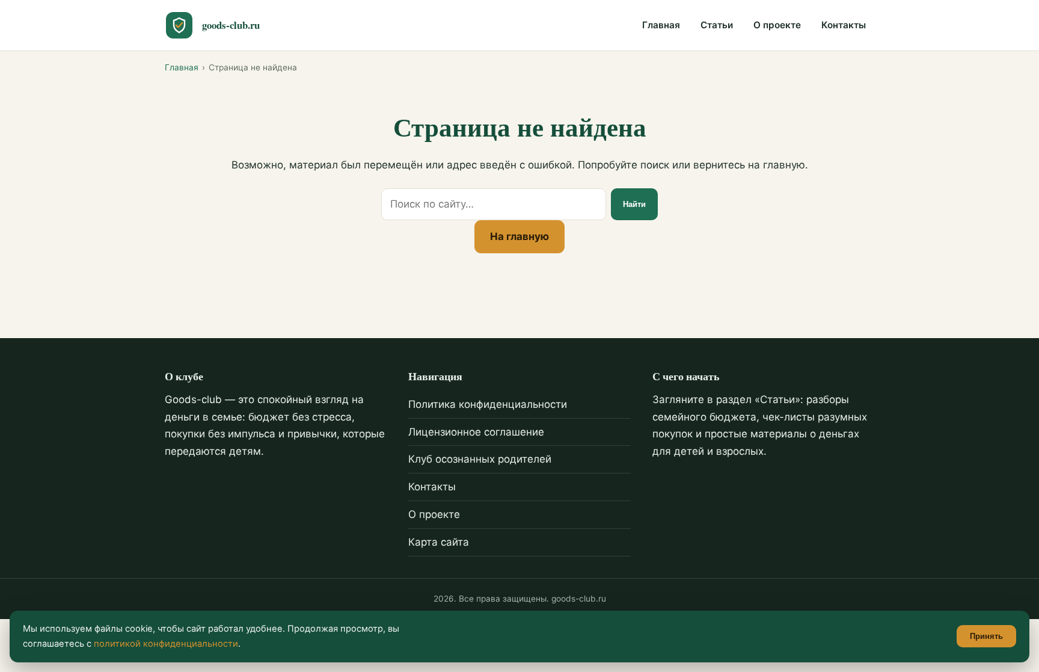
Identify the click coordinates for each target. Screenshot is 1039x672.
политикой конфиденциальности (166, 643)
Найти (634, 204)
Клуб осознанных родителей (479, 459)
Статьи (716, 25)
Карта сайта (438, 542)
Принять (986, 636)
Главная (661, 25)
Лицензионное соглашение (476, 432)
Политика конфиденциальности (487, 404)
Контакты (843, 25)
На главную (519, 236)
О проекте (777, 25)
